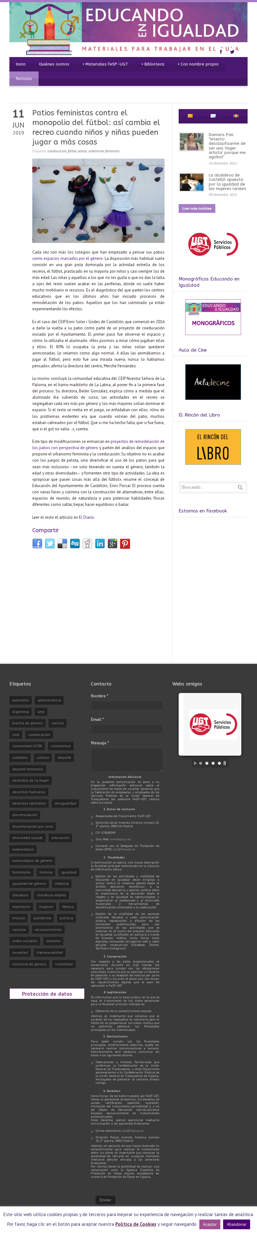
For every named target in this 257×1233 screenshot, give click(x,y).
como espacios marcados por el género (67, 258)
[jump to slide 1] (200, 763)
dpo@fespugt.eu (124, 849)
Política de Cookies (135, 1224)
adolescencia (49, 700)
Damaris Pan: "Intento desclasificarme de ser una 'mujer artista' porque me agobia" (227, 145)
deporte (64, 757)
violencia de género (29, 964)
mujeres (46, 906)
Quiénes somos (54, 64)
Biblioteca (152, 64)
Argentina (20, 711)
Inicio (21, 64)
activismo (20, 700)
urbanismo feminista (103, 151)
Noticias (24, 78)
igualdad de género (29, 883)
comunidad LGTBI (27, 745)
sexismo (53, 940)
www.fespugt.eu (120, 839)
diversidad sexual (27, 837)
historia (45, 872)
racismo (19, 929)
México (68, 906)
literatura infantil (51, 895)
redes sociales (24, 940)
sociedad (20, 952)
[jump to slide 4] (219, 763)
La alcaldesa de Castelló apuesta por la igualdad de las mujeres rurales (227, 182)
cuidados (20, 757)
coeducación (57, 151)
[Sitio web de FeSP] (213, 258)
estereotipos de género (32, 860)
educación (60, 837)
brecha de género (27, 723)
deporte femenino (27, 769)
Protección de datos (47, 993)
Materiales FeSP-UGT (105, 64)
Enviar (105, 1200)
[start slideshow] (193, 763)
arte (41, 711)
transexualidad (50, 952)
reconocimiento (48, 929)
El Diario (86, 517)
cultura (43, 757)
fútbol (72, 151)
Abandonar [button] (236, 1224)
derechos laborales (29, 803)
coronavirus (61, 745)
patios (82, 151)
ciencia (57, 723)
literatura (20, 895)
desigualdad (65, 803)
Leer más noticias (197, 208)
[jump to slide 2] (207, 763)
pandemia (42, 918)
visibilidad (64, 964)
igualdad (68, 872)
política (66, 918)
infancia (62, 883)
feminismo (21, 872)
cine (15, 734)
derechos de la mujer (30, 780)
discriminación (24, 814)
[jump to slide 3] (213, 763)
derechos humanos (28, 792)
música (18, 918)
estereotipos (23, 849)
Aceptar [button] (210, 1224)
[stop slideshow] (226, 763)
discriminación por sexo (32, 826)
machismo (21, 906)
